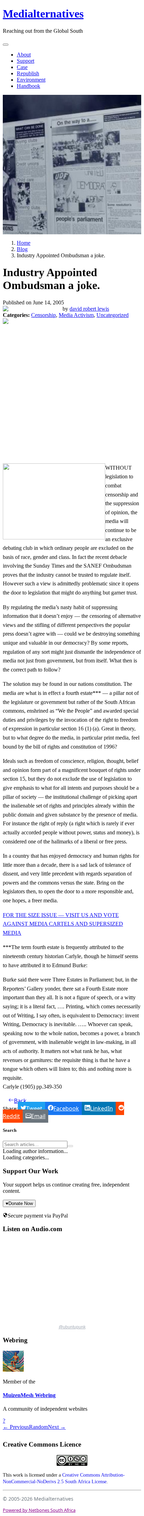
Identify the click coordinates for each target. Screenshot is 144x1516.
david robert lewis (89, 309)
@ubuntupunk (72, 1327)
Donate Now (19, 1203)
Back (20, 1101)
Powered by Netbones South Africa (39, 1510)
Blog (22, 249)
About (24, 55)
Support (25, 61)
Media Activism (76, 315)
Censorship (43, 315)
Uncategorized (112, 315)
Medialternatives (43, 13)
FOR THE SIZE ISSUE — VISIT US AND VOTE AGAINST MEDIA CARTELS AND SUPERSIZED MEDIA (63, 924)
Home (23, 243)
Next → (57, 1427)
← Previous (16, 1427)
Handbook (28, 86)
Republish (28, 73)
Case (22, 67)
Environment (31, 80)
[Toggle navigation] (5, 45)
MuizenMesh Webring (29, 1395)
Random (38, 1427)
